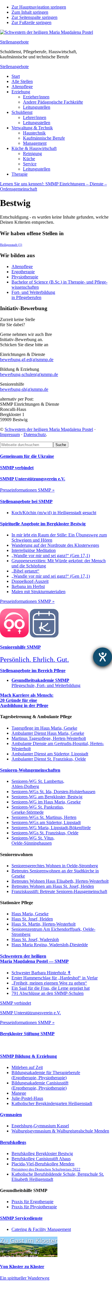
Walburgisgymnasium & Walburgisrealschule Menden (60, 1130)
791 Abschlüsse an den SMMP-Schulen (47, 993)
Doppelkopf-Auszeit (30, 581)
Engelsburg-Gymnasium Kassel (40, 1125)
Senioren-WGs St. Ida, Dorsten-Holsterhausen (53, 791)
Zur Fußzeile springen (31, 22)
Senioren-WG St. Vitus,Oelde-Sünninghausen (33, 840)
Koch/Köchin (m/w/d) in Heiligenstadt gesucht (53, 512)
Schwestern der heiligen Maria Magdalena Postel (49, 429)
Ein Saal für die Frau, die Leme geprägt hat (50, 988)
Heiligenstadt (11, 244)
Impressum (10, 434)
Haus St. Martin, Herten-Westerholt (43, 924)
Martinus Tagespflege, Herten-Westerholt (48, 738)
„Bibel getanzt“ (25, 571)
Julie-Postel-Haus (27, 1098)
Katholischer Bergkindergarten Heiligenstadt (51, 1103)
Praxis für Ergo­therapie (32, 1201)
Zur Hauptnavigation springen (38, 7)
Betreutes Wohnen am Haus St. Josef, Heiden (52, 886)
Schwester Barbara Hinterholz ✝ (41, 972)
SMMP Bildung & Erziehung (28, 1056)
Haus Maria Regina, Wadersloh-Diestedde (49, 944)
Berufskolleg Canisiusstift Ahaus (41, 1158)
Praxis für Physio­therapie (34, 1206)
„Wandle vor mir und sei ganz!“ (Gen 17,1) (50, 555)
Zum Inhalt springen (29, 12)
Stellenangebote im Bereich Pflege (32, 670)
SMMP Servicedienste (21, 1218)
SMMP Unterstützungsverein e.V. (32, 478)
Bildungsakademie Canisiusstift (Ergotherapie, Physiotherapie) (39, 1085)
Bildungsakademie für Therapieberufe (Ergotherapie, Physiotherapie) (45, 1075)
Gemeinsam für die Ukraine (27, 456)
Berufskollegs (13, 1142)
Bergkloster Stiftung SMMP (27, 1033)
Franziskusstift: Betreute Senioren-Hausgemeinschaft (59, 891)
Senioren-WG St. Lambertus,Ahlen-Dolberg (37, 784)
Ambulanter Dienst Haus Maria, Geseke (47, 733)
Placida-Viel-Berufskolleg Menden (45, 1166)
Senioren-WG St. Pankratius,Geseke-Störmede (37, 810)
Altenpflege (22, 266)
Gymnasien (11, 1114)
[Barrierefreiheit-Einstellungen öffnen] (102, 656)
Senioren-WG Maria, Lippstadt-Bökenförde (51, 827)
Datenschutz (35, 434)
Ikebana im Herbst (28, 586)
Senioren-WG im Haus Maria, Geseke (46, 801)
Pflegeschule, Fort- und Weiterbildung (45, 683)
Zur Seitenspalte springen (34, 17)
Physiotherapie (24, 276)
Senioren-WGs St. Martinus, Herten (43, 817)
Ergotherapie (23, 271)
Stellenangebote (14, 41)
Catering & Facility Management (41, 1229)
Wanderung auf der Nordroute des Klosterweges (55, 545)
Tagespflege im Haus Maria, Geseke (44, 728)
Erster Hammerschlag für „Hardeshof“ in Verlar (54, 977)
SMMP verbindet (17, 467)
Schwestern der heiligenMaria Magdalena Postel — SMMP (34, 959)
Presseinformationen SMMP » (27, 490)
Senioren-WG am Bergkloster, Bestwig (46, 796)
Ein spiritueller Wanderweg (24, 1278)
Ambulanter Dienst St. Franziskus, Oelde (48, 759)
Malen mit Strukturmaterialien (38, 591)
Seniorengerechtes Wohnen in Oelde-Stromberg (54, 865)
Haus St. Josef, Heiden (32, 918)
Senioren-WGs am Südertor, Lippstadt (46, 822)
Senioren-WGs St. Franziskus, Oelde (44, 832)
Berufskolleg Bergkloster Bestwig (42, 1153)
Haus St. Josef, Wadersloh (35, 939)
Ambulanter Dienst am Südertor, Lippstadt (49, 753)
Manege (18, 1093)
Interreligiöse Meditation (33, 550)
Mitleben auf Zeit (27, 1067)
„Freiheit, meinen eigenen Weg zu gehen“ (49, 983)
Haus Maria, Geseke (30, 913)
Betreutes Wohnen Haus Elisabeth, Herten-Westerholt (60, 881)
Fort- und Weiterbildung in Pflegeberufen (33, 295)
